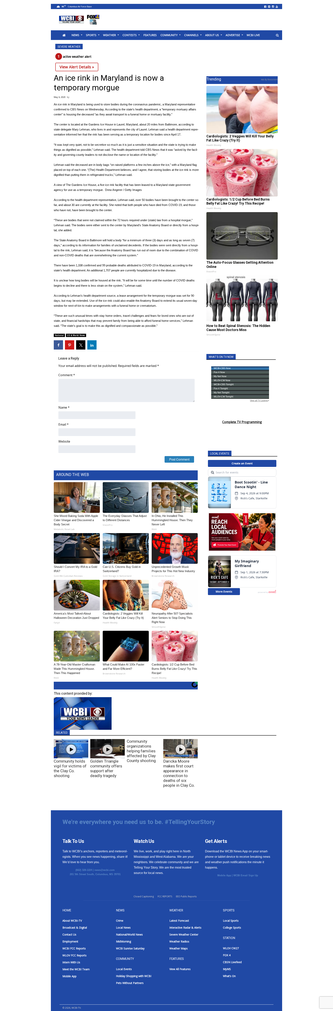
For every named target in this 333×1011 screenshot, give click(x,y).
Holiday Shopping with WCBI (133, 976)
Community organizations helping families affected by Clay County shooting (141, 751)
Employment (70, 941)
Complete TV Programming (242, 422)
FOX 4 (226, 955)
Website (64, 441)
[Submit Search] (277, 35)
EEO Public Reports (186, 896)
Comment (66, 375)
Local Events (124, 969)
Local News (123, 927)
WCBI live (253, 35)
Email (63, 424)
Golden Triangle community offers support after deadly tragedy (106, 768)
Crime (119, 920)
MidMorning (123, 941)
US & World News (76, 335)
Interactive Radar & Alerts (185, 927)
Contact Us (69, 934)
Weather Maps (178, 948)
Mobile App (224, 875)
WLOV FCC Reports (74, 955)
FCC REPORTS (165, 896)
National (59, 335)
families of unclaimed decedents (121, 245)
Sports (91, 35)
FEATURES (150, 35)
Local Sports (231, 920)
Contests (130, 35)
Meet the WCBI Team (76, 969)
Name (64, 407)
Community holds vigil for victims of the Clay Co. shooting (70, 768)
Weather (109, 35)
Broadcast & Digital (74, 927)
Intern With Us (71, 962)
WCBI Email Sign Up (245, 875)
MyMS (227, 969)
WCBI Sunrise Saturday (130, 948)
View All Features (180, 969)
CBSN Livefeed (232, 962)
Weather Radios (179, 941)
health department (74, 270)
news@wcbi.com (104, 870)
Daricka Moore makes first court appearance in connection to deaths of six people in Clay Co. (179, 773)
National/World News (129, 934)
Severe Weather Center (183, 934)
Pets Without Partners (130, 983)
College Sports (232, 927)
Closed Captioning (144, 896)
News (75, 35)
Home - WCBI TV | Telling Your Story (79, 19)
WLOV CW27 (231, 948)
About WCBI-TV (72, 920)
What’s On (229, 976)
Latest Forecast (179, 920)
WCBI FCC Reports (74, 948)
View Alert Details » (77, 66)
